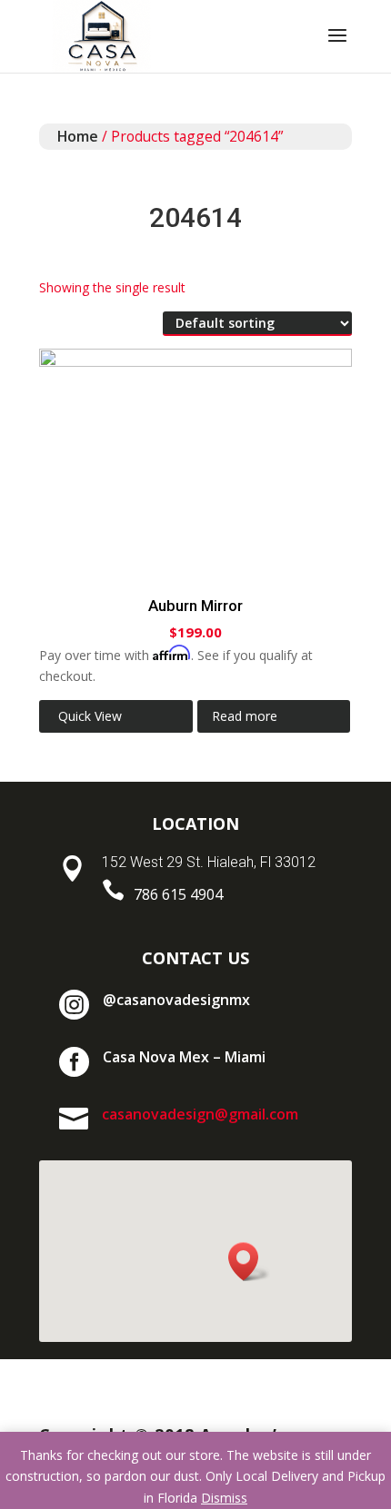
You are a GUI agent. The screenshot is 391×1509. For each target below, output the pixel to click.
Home (77, 136)
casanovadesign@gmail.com (200, 1114)
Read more (244, 716)
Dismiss (224, 1497)
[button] (249, 1261)
